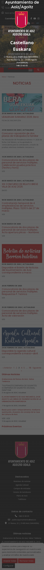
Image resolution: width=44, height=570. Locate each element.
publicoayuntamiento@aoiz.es (22, 68)
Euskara (22, 49)
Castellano (22, 43)
